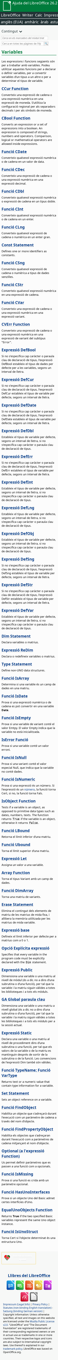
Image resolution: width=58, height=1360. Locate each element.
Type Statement (17, 664)
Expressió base (16, 930)
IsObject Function (19, 800)
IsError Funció (15, 739)
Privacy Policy (40, 1304)
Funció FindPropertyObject (27, 1129)
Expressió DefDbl (18, 430)
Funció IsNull (14, 757)
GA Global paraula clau (23, 999)
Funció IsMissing (17, 1174)
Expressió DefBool (19, 349)
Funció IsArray (15, 678)
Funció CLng (13, 227)
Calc (38, 15)
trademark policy (12, 1348)
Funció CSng (13, 262)
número (29, 789)
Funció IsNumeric (18, 779)
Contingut (10, 31)
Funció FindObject (19, 1107)
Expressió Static (17, 1032)
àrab (44, 21)
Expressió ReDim (17, 650)
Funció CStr (12, 284)
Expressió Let (14, 858)
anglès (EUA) (12, 21)
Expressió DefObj (18, 533)
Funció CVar (13, 302)
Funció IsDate (15, 696)
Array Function (16, 872)
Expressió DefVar (18, 610)
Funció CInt (12, 209)
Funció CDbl (13, 191)
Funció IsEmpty (16, 717)
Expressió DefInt (17, 482)
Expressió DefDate (19, 405)
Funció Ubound (16, 844)
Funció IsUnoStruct (20, 1231)
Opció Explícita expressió (25, 948)
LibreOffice (10, 15)
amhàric (32, 21)
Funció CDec (13, 169)
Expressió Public (17, 969)
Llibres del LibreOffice (29, 1275)
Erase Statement (17, 904)
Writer (27, 15)
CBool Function (16, 118)
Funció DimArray (17, 890)
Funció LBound (16, 830)
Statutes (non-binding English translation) (27, 1307)
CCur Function (15, 88)
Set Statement (15, 1093)
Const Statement (18, 244)
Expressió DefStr (17, 584)
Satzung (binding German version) (23, 1311)
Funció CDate (14, 151)
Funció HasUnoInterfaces (26, 1192)
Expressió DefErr (17, 456)
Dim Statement (16, 636)
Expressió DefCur (18, 379)
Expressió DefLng (18, 507)
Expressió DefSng (18, 559)
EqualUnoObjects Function (27, 1209)
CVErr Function (16, 324)
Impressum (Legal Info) (16, 1304)
